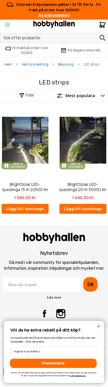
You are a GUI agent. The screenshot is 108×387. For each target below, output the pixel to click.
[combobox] (54, 38)
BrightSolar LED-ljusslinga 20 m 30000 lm (82, 187)
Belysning (66, 64)
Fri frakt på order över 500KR (30, 50)
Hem (8, 64)
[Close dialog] (98, 326)
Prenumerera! (53, 363)
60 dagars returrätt (84, 50)
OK (90, 284)
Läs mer (54, 297)
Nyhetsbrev (54, 253)
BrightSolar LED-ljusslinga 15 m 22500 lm (25, 187)
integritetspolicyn (78, 375)
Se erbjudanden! (54, 15)
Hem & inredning (35, 64)
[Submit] (101, 38)
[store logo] (54, 24)
